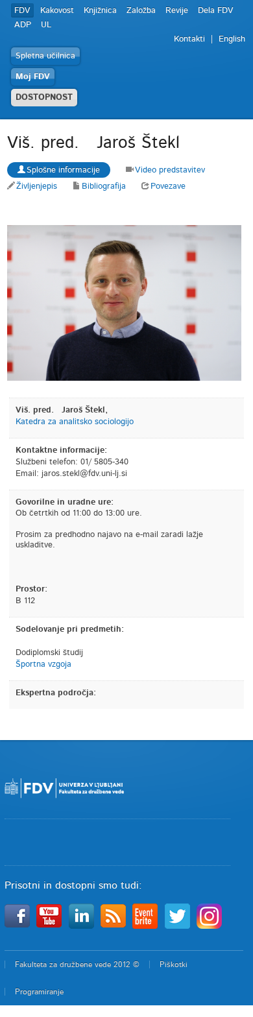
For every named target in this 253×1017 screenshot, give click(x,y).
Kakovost (57, 10)
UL (46, 25)
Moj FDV (33, 77)
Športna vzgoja (43, 664)
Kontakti (189, 39)
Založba (141, 10)
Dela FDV (216, 10)
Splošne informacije (63, 170)
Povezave (168, 186)
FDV (22, 10)
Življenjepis (36, 186)
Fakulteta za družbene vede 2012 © (77, 964)
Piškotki (173, 964)
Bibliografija (104, 186)
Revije (176, 10)
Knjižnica (100, 10)
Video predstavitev (170, 170)
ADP (22, 25)
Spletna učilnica (45, 56)
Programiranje (39, 992)
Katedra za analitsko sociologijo (75, 422)
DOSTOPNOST (44, 97)
